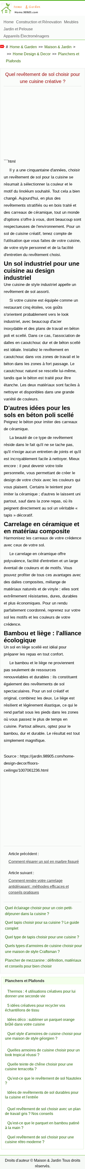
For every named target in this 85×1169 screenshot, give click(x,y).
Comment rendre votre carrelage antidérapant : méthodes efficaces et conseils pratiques (38, 886)
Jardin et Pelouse (18, 29)
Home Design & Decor (32, 54)
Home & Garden (23, 47)
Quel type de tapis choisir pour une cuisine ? (42, 937)
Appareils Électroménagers (26, 36)
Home (9, 22)
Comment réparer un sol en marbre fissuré (43, 862)
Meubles (71, 22)
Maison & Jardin (58, 47)
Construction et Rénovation (39, 22)
